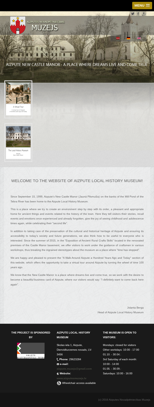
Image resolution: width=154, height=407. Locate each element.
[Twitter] (132, 13)
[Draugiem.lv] (143, 13)
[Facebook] (138, 13)
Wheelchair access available (79, 382)
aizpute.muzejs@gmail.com (74, 368)
